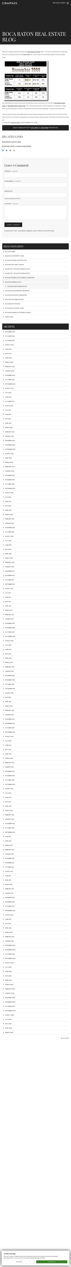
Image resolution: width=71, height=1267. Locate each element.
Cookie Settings (10, 1254)
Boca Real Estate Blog (12, 304)
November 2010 (10, 902)
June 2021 (8, 414)
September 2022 (10, 384)
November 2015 (10, 680)
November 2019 (10, 480)
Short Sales (9, 317)
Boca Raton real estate (34, 52)
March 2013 (9, 810)
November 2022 (10, 375)
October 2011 (9, 867)
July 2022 (8, 393)
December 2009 (10, 945)
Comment (11, 204)
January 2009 (9, 993)
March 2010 (9, 932)
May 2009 (8, 976)
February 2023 (10, 367)
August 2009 (9, 963)
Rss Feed (66, 1038)
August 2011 (9, 871)
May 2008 (8, 1024)
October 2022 (10, 380)
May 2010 (8, 924)
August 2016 (9, 641)
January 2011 (9, 893)
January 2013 (9, 819)
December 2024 (10, 332)
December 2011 (9, 858)
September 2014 (10, 732)
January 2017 (9, 619)
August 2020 (9, 454)
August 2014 (9, 736)
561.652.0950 (59, 3)
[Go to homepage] (11, 3)
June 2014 (8, 745)
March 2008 (9, 1032)
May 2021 (8, 419)
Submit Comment (13, 225)
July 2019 (8, 497)
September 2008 (10, 1011)
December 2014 (10, 719)
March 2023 (9, 362)
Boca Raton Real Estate (13, 282)
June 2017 (8, 597)
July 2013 (8, 793)
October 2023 (10, 340)
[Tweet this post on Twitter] (6, 150)
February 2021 (9, 432)
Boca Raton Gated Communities (16, 295)
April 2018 (8, 554)
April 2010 (8, 928)
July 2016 (8, 645)
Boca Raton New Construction (16, 260)
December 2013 (10, 771)
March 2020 (9, 462)
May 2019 (8, 506)
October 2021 (9, 401)
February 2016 (9, 667)
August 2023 (9, 345)
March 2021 (9, 427)
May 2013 (8, 802)
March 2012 (9, 845)
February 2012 (9, 850)
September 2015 (10, 689)
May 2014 (8, 749)
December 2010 (10, 897)
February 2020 (10, 467)
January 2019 (9, 523)
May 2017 (8, 602)
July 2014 (8, 741)
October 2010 (9, 906)
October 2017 (9, 580)
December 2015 (10, 676)
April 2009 (8, 980)
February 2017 (9, 615)
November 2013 (10, 776)
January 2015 (9, 715)
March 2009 (9, 985)
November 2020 (10, 445)
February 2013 (9, 815)
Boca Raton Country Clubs (11, 142)
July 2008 (8, 1019)
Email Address (12, 181)
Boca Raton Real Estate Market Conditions (19, 278)
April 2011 (8, 880)
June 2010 (8, 919)
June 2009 (8, 971)
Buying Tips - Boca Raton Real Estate (17, 269)
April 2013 (8, 806)
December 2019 (10, 475)
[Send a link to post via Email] (10, 150)
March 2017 (9, 610)
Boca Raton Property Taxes (14, 256)
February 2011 (9, 889)
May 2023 (8, 353)
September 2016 (10, 636)
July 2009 (8, 967)
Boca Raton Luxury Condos (14, 265)
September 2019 (10, 488)
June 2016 (8, 649)
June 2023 (8, 349)
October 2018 (9, 532)
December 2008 (10, 998)
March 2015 (9, 706)
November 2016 (10, 628)
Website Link (8, 191)
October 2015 (9, 684)
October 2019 (9, 484)
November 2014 (10, 723)
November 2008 (10, 1002)
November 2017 (10, 575)
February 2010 (9, 937)
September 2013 (10, 784)
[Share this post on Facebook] (3, 150)
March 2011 (8, 884)
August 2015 (9, 693)
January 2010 (9, 941)
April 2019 (8, 510)
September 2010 (10, 911)
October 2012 (9, 828)
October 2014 (9, 728)
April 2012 (8, 841)
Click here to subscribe (39, 128)
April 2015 (8, 702)
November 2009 (10, 950)
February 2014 (9, 763)
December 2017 (10, 571)
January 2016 (9, 671)
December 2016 (10, 623)
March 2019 (9, 514)
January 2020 (9, 471)
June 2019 (8, 501)
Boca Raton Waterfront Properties (17, 291)
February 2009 (10, 989)
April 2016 (8, 658)
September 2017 (10, 584)
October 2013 (9, 780)
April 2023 (8, 358)
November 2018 (10, 528)
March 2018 (9, 558)
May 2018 (8, 549)
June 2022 (8, 397)
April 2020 (8, 458)
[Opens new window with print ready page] (14, 150)
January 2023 (9, 371)
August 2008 (9, 1015)
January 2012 (9, 854)
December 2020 (10, 441)
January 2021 (9, 436)
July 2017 (8, 593)
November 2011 (9, 863)
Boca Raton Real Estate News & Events (18, 312)
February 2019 (9, 519)
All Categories (10, 252)
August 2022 (9, 388)
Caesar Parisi (15, 123)
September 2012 (10, 832)
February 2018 (9, 562)
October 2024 (10, 336)
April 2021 (8, 423)
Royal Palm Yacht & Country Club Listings (16, 146)
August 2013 (9, 789)
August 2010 (9, 915)
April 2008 (8, 1028)
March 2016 (9, 662)
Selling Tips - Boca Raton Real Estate (17, 273)
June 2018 (8, 545)
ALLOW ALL (52, 1262)
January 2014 (9, 767)
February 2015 (9, 710)
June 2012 (8, 837)
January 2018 (9, 567)
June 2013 (8, 797)
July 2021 (8, 410)
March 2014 (9, 758)
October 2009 (10, 954)
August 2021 (9, 406)
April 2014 (8, 754)
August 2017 (9, 588)
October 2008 (10, 1006)
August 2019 (9, 493)
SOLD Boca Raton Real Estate (17, 286)
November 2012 (10, 823)
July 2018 (8, 541)
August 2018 (9, 536)
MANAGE (19, 1262)
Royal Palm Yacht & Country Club (16, 106)
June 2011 (8, 876)
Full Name (11, 171)
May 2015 (8, 697)
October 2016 (9, 632)
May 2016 (8, 654)
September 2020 (10, 449)
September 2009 (10, 958)
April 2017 (8, 606)
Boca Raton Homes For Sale (14, 299)
